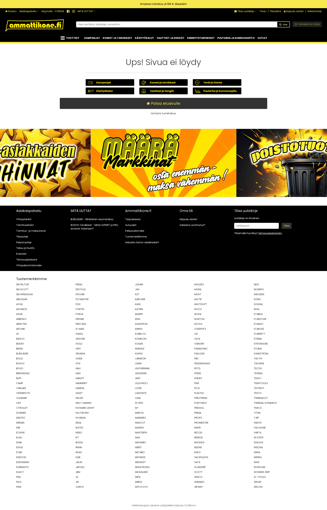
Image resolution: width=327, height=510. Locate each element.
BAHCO (20, 338)
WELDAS (258, 447)
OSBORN (199, 343)
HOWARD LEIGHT (85, 408)
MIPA (138, 477)
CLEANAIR (21, 398)
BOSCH (20, 363)
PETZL (197, 368)
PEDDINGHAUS (202, 363)
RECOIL (198, 432)
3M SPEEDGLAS (24, 294)
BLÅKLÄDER (22, 353)
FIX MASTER (82, 299)
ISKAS (79, 452)
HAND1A (80, 388)
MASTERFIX (141, 432)
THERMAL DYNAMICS (265, 403)
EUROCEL (21, 457)
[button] (270, 233)
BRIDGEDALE (23, 373)
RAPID (197, 427)
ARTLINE (20, 329)
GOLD (79, 343)
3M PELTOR (22, 284)
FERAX (79, 284)
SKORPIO (259, 289)
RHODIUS (199, 442)
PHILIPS (198, 378)
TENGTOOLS (261, 383)
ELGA (19, 437)
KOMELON (140, 338)
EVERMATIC (22, 467)
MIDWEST (140, 462)
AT (17, 334)
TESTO (257, 393)
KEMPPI (139, 314)
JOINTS (80, 487)
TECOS (258, 368)
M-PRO (139, 403)
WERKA (258, 457)
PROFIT (198, 417)
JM (77, 482)
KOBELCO (140, 334)
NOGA (197, 314)
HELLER (79, 398)
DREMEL (20, 422)
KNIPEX (139, 329)
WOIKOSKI (259, 467)
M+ (137, 408)
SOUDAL (258, 304)
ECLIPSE (20, 432)
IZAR (78, 457)
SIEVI (256, 284)
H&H (78, 368)
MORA (197, 289)
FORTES (80, 309)
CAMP (19, 383)
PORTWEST (200, 403)
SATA (197, 462)
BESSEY (20, 343)
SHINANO (199, 482)
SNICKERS (259, 294)
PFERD (197, 373)
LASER (138, 363)
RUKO (197, 452)
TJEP (256, 417)
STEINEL (258, 338)
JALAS (79, 462)
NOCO (198, 309)
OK (196, 334)
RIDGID (198, 447)
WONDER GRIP (262, 472)
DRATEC (20, 417)
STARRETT (259, 334)
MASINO (139, 427)
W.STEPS (258, 437)
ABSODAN (21, 299)
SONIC (257, 299)
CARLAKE (21, 388)
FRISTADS (81, 324)
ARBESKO (21, 319)
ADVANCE (21, 309)
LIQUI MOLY (141, 383)
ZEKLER (257, 482)
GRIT (78, 348)
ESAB (19, 442)
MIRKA (138, 482)
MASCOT (140, 422)
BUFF (18, 378)
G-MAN (80, 329)
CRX (18, 403)
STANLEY (258, 324)
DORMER (21, 413)
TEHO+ (258, 378)
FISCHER (80, 294)
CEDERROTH (23, 393)
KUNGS (139, 353)
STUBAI (258, 348)
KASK (138, 304)
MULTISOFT (200, 304)
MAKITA (139, 413)
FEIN (18, 477)
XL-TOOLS (260, 477)
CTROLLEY (22, 408)
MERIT (138, 447)
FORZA (79, 314)
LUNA (138, 398)
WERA (257, 452)
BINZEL (19, 348)
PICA (197, 388)
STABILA (258, 314)
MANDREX (140, 417)
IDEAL (79, 422)
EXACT (20, 472)
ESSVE (19, 447)
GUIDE (79, 358)
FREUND (80, 319)
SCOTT (198, 472)
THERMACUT (261, 398)
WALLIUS (258, 442)
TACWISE (259, 363)
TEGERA (258, 373)
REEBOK (198, 437)
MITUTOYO (141, 487)
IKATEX (79, 427)
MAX (137, 437)
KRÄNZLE (139, 348)
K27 (137, 294)
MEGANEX (140, 442)
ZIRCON (258, 487)
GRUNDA (80, 353)
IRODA (79, 442)
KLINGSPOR (141, 324)
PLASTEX (199, 393)
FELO (19, 482)
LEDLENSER (141, 373)
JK (77, 477)
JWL (137, 289)
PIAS (196, 383)
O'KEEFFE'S (200, 329)
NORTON (199, 319)
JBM (78, 472)
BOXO (19, 368)
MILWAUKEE (141, 472)
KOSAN (139, 343)
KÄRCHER (140, 299)
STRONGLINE (261, 343)
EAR (18, 427)
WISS (256, 462)
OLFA (197, 338)
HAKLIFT (80, 378)
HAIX (78, 373)
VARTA (257, 432)
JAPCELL (80, 467)
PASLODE (199, 353)
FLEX (78, 304)
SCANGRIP (200, 467)
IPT (77, 437)
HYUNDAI (80, 417)
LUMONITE (140, 393)
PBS (196, 358)
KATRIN (139, 309)
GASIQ (79, 334)
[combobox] (183, 24)
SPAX (257, 309)
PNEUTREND (200, 398)
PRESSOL (199, 408)
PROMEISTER (201, 422)
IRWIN (79, 447)
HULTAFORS (82, 413)
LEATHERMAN (142, 368)
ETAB (19, 452)
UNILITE (258, 422)
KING (137, 319)
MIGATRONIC (142, 467)
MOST (197, 294)
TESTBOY (259, 388)
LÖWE (138, 388)
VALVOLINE (260, 427)
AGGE (19, 314)
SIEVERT (198, 487)
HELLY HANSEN (83, 403)
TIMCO (258, 408)
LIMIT (138, 378)
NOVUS (198, 324)
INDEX (79, 432)
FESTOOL (81, 289)
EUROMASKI (22, 462)
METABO (140, 452)
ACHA (19, 304)
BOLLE (19, 358)
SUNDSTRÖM (261, 353)
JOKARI (139, 284)
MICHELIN (140, 457)
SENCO (198, 477)
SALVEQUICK (201, 457)
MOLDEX (199, 284)
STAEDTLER (260, 319)
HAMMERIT (81, 383)
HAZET (79, 393)
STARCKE (259, 329)
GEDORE (80, 338)
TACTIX (258, 358)
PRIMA (197, 413)
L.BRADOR (140, 358)
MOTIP (198, 299)
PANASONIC (201, 348)
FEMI (18, 487)
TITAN (257, 413)
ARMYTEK (21, 324)
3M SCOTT (22, 289)
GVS (78, 363)
